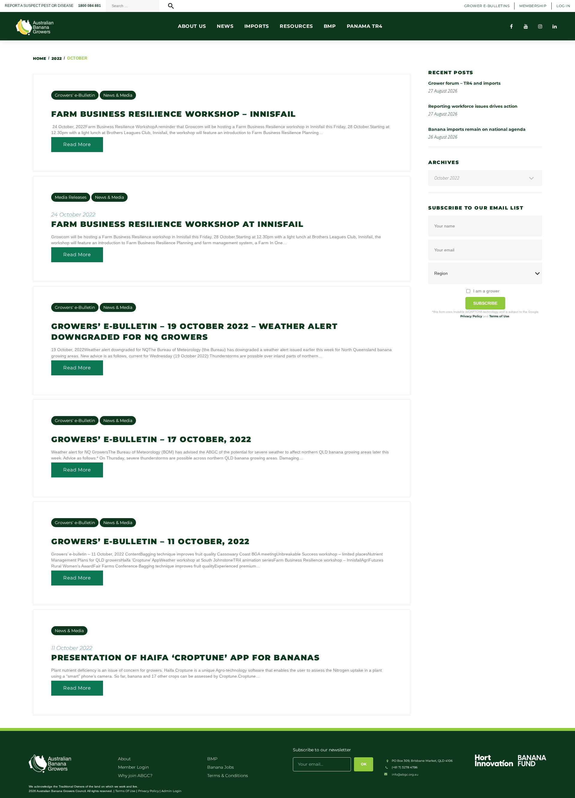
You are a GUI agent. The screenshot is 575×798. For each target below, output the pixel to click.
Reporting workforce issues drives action (473, 106)
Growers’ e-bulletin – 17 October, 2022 (151, 439)
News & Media (117, 95)
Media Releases (71, 197)
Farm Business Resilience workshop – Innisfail (173, 114)
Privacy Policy (471, 316)
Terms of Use (499, 316)
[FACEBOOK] (512, 26)
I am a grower (486, 291)
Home (39, 58)
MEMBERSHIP (533, 6)
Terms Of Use (125, 791)
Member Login (133, 767)
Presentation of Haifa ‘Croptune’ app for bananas (185, 657)
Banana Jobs (220, 767)
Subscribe (485, 303)
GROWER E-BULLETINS (487, 6)
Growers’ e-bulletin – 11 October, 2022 (150, 541)
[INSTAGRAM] (540, 26)
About (124, 758)
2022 (57, 58)
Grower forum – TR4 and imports (464, 83)
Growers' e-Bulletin (75, 95)
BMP (212, 758)
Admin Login (171, 791)
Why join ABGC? (135, 775)
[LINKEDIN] (555, 26)
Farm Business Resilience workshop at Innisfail (177, 224)
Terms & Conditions (227, 775)
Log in (563, 6)
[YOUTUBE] (526, 26)
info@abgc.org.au (405, 774)
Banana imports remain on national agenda (477, 129)
